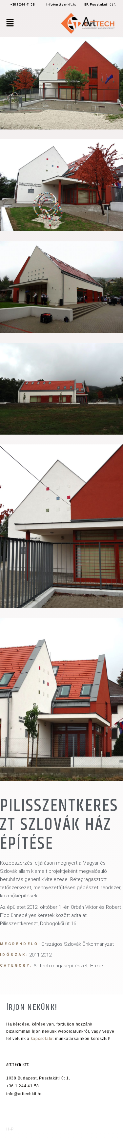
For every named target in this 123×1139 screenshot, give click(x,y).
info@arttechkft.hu (61, 5)
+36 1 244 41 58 (22, 5)
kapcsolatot (42, 1038)
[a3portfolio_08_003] (61, 526)
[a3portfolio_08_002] (61, 83)
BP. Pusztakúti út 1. (100, 5)
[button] (9, 23)
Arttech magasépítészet (60, 966)
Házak (97, 966)
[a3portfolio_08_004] (61, 185)
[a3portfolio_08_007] (61, 389)
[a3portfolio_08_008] (61, 699)
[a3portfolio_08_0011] (61, 287)
